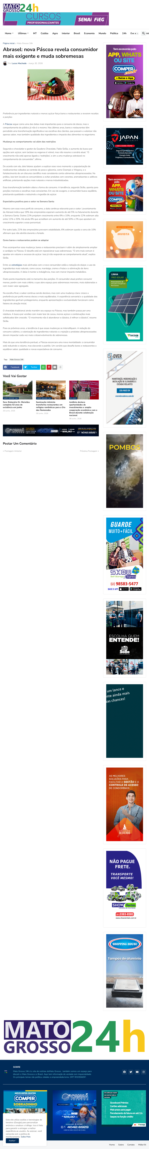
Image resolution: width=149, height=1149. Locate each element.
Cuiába (44, 33)
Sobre (121, 1144)
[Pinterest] (49, 367)
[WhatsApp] (43, 367)
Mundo (102, 33)
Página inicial (9, 43)
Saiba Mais (25, 1136)
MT (35, 33)
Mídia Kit (142, 1144)
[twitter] (130, 1072)
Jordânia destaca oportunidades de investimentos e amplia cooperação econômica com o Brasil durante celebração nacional (83, 409)
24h (124, 33)
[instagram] (143, 1072)
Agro (55, 33)
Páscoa (8, 124)
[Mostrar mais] (60, 367)
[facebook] (124, 1072)
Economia (89, 33)
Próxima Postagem (88, 451)
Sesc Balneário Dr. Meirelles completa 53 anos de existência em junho (16, 405)
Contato (131, 1144)
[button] (136, 33)
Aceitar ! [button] (12, 1140)
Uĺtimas (22, 33)
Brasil (77, 33)
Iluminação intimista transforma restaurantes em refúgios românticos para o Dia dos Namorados (50, 406)
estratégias (16, 264)
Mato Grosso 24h (25, 43)
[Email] (54, 367)
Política (114, 33)
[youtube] (137, 1072)
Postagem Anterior (13, 451)
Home (8, 33)
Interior (66, 33)
